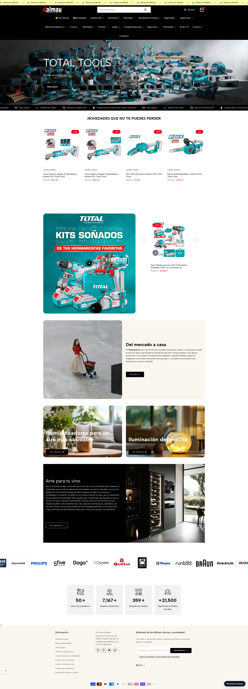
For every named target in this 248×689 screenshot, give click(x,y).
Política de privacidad (64, 660)
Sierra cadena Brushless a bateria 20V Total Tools (184, 175)
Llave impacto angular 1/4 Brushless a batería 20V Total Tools (102, 175)
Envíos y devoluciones (64, 664)
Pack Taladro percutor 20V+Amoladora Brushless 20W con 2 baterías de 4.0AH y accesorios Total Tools (169, 266)
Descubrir (52, 86)
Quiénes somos (62, 639)
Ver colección (55, 452)
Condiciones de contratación (67, 656)
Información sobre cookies (66, 672)
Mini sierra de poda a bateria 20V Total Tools (144, 175)
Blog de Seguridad (63, 643)
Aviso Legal (60, 647)
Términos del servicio (64, 652)
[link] (82, 431)
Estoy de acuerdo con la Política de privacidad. (160, 657)
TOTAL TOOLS (49, 170)
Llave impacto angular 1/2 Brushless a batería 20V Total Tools (60, 175)
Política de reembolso (64, 668)
